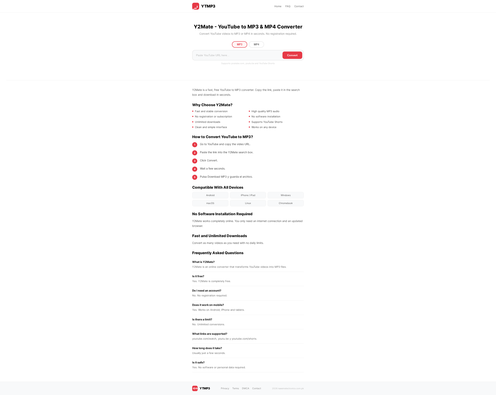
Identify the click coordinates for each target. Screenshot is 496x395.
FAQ (287, 6)
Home (278, 6)
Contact (299, 6)
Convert (292, 55)
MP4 (256, 44)
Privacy (225, 388)
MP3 (239, 44)
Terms (235, 388)
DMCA (245, 388)
